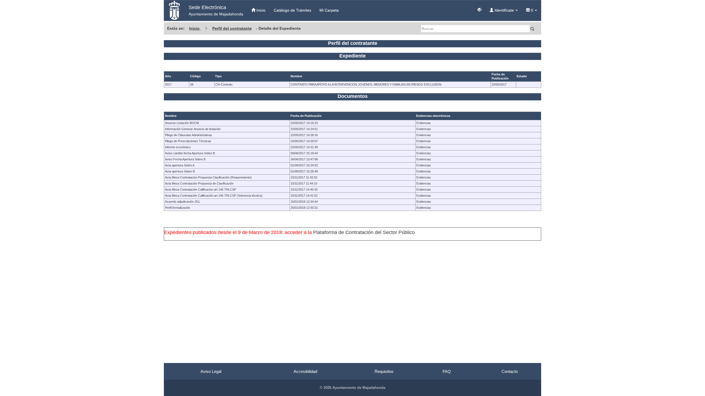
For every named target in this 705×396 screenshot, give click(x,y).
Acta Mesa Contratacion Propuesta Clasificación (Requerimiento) (208, 177)
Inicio (260, 10)
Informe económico (178, 147)
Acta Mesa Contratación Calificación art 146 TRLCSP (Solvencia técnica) (213, 195)
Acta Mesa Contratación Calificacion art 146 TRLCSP (200, 189)
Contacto (509, 371)
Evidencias (423, 123)
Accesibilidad (305, 371)
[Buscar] (532, 28)
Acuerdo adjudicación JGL (182, 201)
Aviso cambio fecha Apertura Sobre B (190, 153)
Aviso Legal (210, 371)
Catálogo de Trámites (292, 10)
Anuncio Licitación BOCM (182, 123)
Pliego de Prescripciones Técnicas (188, 141)
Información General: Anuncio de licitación (193, 129)
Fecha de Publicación (306, 115)
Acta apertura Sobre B (180, 171)
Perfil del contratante (232, 28)
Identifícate (504, 10)
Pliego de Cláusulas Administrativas (188, 135)
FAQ (447, 371)
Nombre (171, 115)
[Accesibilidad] (479, 9)
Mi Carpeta (329, 10)
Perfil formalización (177, 207)
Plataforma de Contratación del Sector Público (364, 232)
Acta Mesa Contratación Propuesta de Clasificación (199, 183)
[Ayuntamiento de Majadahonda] (174, 10)
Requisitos (384, 371)
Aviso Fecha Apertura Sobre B (185, 159)
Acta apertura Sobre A (179, 165)
